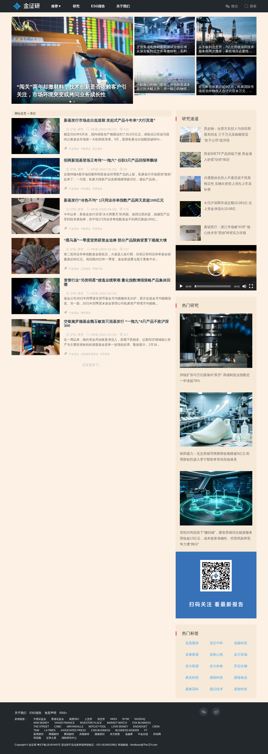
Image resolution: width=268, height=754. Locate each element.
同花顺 (37, 737)
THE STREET (41, 726)
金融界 (129, 734)
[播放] (181, 286)
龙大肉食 (216, 666)
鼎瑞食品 (240, 677)
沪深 (73, 129)
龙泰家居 (192, 654)
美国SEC (74, 719)
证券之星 (51, 737)
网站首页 (20, 113)
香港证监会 (57, 719)
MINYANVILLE (75, 726)
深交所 (101, 719)
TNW (36, 730)
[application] (216, 267)
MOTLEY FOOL (97, 726)
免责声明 (50, 712)
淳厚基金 (97, 188)
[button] (216, 267)
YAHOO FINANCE (64, 722)
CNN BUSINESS (100, 730)
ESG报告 (98, 6)
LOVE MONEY (119, 726)
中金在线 (143, 734)
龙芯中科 (216, 643)
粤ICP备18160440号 (49, 744)
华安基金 (86, 188)
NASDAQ (139, 719)
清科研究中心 (69, 737)
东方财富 (115, 734)
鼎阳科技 (216, 677)
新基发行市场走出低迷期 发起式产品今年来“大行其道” (109, 120)
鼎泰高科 (192, 689)
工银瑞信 (86, 268)
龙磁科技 (240, 643)
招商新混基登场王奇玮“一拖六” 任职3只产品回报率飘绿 (110, 160)
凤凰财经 (84, 734)
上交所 (88, 719)
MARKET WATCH (117, 722)
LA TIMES (49, 730)
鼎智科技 (240, 689)
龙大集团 (192, 666)
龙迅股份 (192, 643)
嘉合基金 (97, 148)
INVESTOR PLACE (91, 722)
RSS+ (63, 712)
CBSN (156, 726)
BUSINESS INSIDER (127, 730)
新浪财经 (39, 734)
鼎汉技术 (216, 689)
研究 (76, 6)
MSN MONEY (41, 722)
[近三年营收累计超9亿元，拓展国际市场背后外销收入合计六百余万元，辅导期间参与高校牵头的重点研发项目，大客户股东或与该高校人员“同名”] (226, 78)
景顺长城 (97, 268)
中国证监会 (40, 719)
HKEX (113, 719)
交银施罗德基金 (89, 354)
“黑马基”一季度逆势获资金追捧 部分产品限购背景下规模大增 (115, 240)
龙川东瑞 (240, 654)
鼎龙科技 (192, 677)
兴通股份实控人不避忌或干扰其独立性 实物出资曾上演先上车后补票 (228, 183)
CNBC (58, 726)
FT (145, 730)
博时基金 (86, 312)
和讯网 (157, 734)
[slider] (213, 286)
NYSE (125, 719)
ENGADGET (140, 726)
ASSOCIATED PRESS (73, 730)
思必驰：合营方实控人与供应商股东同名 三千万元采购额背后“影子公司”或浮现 (227, 134)
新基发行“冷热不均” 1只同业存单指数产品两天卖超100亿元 (114, 200)
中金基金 (74, 148)
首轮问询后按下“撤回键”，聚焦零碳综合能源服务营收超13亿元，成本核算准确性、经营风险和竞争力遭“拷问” (216, 538)
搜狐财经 (100, 734)
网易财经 (54, 734)
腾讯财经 (69, 734)
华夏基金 (86, 148)
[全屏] (251, 286)
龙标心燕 (216, 654)
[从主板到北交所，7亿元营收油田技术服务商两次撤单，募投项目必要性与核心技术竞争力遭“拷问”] (226, 38)
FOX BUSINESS (141, 722)
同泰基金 (97, 228)
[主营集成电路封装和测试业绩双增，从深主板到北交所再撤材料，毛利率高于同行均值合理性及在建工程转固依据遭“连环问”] (164, 38)
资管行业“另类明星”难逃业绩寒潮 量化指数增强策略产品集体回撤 (117, 282)
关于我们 (123, 6)
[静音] (244, 286)
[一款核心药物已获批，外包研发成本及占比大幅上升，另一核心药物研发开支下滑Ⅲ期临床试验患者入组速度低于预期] (164, 78)
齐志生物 (240, 666)
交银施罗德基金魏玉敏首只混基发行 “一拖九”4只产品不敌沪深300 (116, 324)
